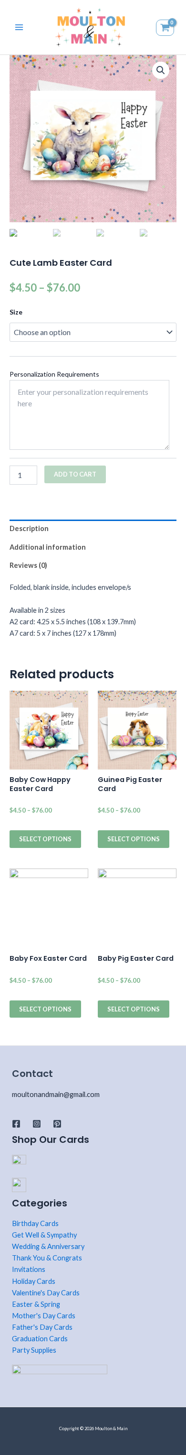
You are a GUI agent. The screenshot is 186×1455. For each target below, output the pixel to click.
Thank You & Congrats (47, 1258)
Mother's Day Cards (43, 1316)
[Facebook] (16, 1123)
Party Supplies (34, 1350)
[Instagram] (36, 1123)
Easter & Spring (36, 1304)
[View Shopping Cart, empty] (166, 27)
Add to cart (75, 474)
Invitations (28, 1269)
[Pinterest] (57, 1123)
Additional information (48, 547)
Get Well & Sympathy (44, 1235)
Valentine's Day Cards (46, 1293)
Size (16, 312)
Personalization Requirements (54, 374)
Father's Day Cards (42, 1327)
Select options (45, 839)
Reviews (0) (28, 565)
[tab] (93, 529)
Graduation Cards (40, 1339)
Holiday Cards (33, 1281)
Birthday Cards (35, 1223)
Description (29, 528)
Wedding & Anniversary (48, 1246)
